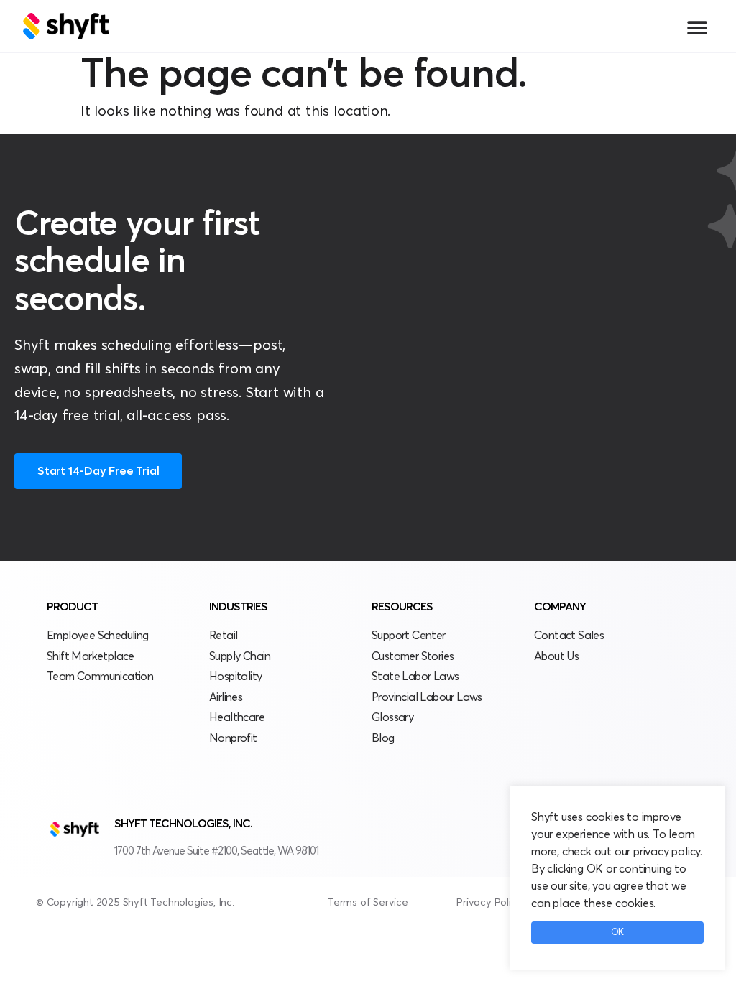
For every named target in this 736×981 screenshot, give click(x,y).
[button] (697, 27)
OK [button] (617, 932)
